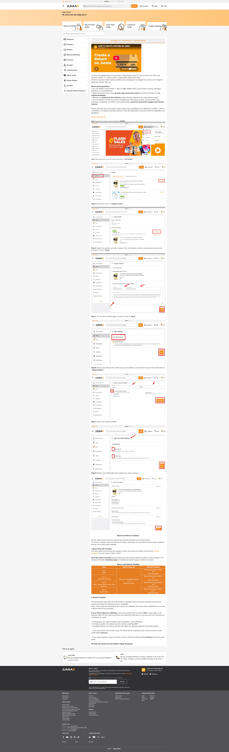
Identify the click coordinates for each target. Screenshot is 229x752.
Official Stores (92, 703)
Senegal (152, 697)
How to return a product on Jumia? (71, 709)
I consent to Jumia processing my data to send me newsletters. (107, 677)
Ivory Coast (144, 698)
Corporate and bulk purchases (69, 710)
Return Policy (65, 716)
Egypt (143, 695)
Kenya (143, 700)
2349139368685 (72, 730)
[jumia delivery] (121, 1)
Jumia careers (92, 697)
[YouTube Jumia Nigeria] (67, 737)
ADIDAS (64, 741)
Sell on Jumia (67, 1)
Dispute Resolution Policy (68, 713)
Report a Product (66, 712)
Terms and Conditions (94, 700)
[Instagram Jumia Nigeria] (71, 737)
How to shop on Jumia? (68, 706)
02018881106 (74, 729)
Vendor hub (118, 697)
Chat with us (65, 696)
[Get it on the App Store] (145, 674)
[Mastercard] (94, 737)
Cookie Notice (94, 674)
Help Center (65, 697)
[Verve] (103, 737)
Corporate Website (93, 698)
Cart (165, 6)
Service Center (66, 704)
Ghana (143, 697)
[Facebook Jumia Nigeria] (63, 737)
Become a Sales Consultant (122, 698)
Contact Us (65, 699)
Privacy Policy (128, 673)
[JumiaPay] (113, 1)
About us (91, 695)
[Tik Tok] (78, 737)
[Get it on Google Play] (153, 674)
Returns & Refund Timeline (69, 715)
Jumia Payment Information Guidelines (98, 702)
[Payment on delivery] (90, 737)
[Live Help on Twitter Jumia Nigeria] (75, 737)
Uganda (152, 698)
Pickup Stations (66, 718)
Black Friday (92, 706)
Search (134, 6)
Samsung (91, 741)
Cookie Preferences (94, 715)
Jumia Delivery (66, 719)
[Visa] (98, 737)
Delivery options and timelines (69, 707)
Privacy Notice (92, 712)
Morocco (152, 695)
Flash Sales (91, 705)
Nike (76, 741)
